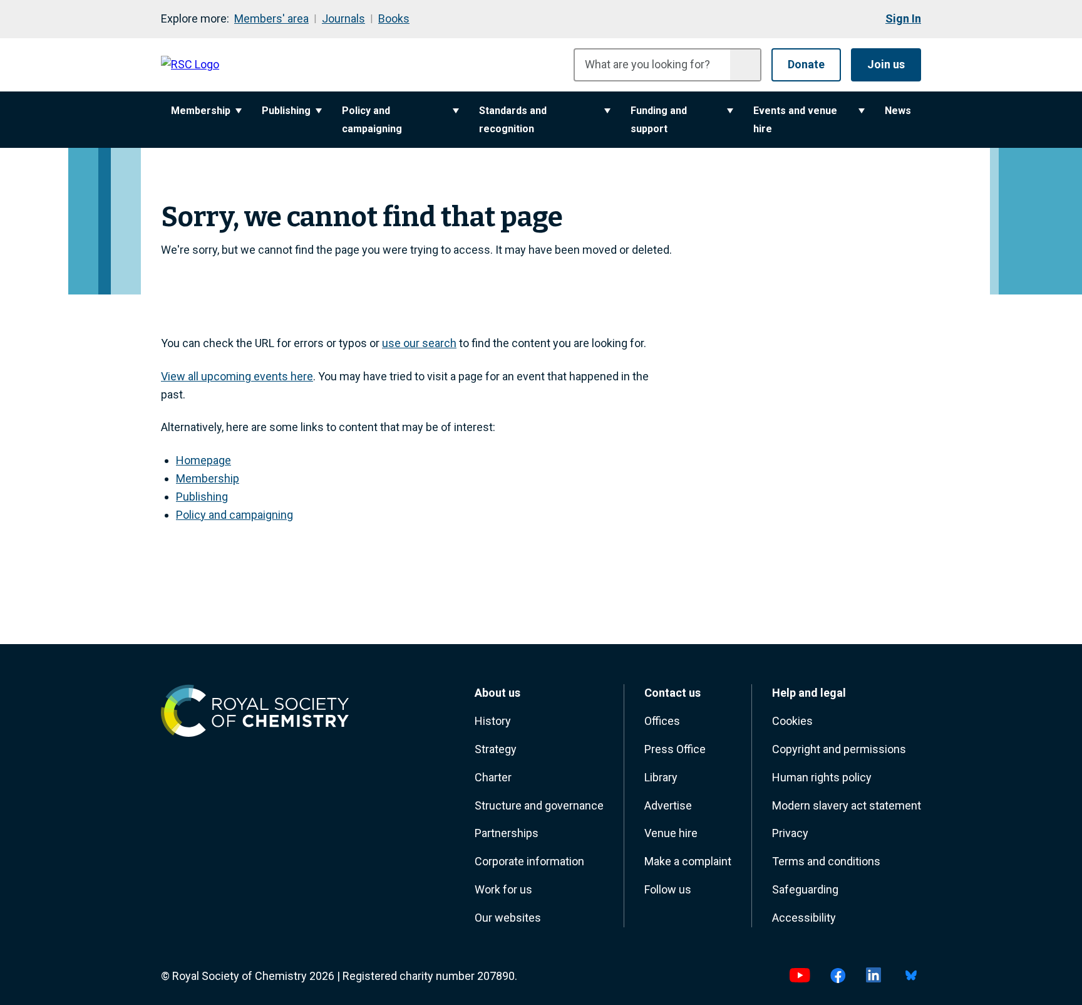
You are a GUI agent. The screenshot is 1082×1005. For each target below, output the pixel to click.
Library (661, 777)
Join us (886, 64)
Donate (806, 64)
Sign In (903, 18)
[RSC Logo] (190, 65)
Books (394, 18)
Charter (493, 777)
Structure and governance (539, 805)
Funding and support (659, 120)
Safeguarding (805, 889)
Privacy (790, 833)
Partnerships (506, 833)
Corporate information (529, 861)
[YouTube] (799, 976)
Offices (662, 720)
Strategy (496, 749)
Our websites (508, 917)
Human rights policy (822, 777)
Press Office (675, 749)
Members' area (271, 18)
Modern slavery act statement (846, 805)
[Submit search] (745, 64)
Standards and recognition (513, 120)
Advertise (668, 805)
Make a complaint (687, 861)
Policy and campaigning (372, 120)
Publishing (286, 111)
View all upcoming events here (237, 376)
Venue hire (671, 833)
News (898, 111)
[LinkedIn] (873, 976)
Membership (200, 111)
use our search (419, 343)
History (493, 720)
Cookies (792, 720)
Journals (343, 18)
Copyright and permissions (839, 749)
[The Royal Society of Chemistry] (255, 713)
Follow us (667, 889)
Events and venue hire (795, 120)
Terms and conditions (826, 861)
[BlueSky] (911, 976)
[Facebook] (838, 976)
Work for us (503, 889)
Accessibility (804, 917)
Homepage (203, 460)
